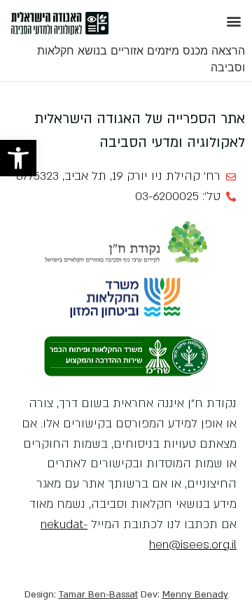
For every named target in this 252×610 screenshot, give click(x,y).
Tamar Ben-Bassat (98, 594)
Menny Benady (195, 594)
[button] (18, 158)
